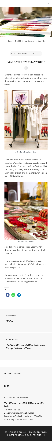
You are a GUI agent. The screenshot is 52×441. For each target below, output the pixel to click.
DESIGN (18, 41)
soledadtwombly (21, 53)
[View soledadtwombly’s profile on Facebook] (5, 386)
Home (10, 41)
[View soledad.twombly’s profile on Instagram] (8, 386)
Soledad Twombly (12, 373)
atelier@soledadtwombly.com (19, 413)
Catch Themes (37, 435)
